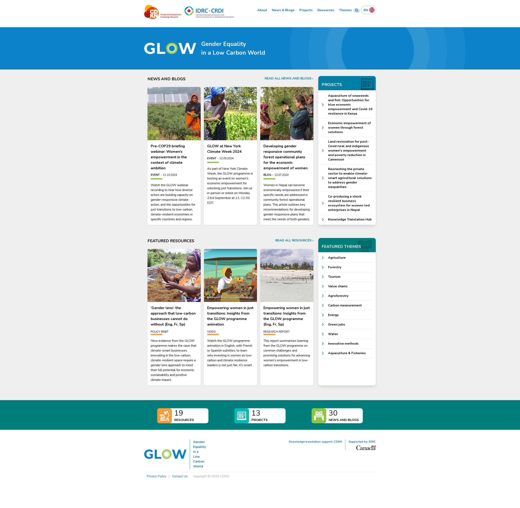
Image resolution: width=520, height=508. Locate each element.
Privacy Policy (156, 476)
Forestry (334, 267)
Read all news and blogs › (289, 78)
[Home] (170, 48)
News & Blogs (283, 10)
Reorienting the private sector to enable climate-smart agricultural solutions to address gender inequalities (350, 178)
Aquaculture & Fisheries (347, 353)
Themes (345, 10)
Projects (306, 10)
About (262, 10)
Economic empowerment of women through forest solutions (349, 127)
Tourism (334, 277)
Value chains (338, 286)
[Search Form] (356, 10)
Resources (325, 10)
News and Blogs (344, 420)
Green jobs (336, 324)
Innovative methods (343, 343)
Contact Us (180, 476)
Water (333, 334)
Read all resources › (294, 240)
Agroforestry (338, 296)
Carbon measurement (345, 305)
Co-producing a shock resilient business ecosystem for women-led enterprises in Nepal (349, 203)
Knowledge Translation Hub (350, 219)
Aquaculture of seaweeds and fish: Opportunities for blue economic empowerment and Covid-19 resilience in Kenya (350, 104)
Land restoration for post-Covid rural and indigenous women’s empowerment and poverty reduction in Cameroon (348, 150)
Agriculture (337, 257)
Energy (333, 315)
